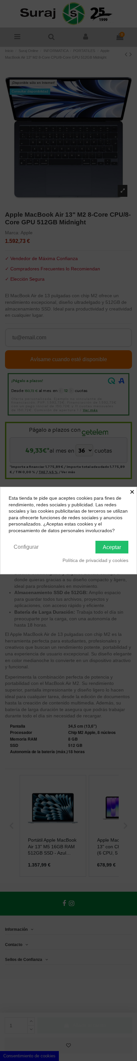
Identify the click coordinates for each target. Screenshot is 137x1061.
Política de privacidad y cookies (95, 560)
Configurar (26, 547)
